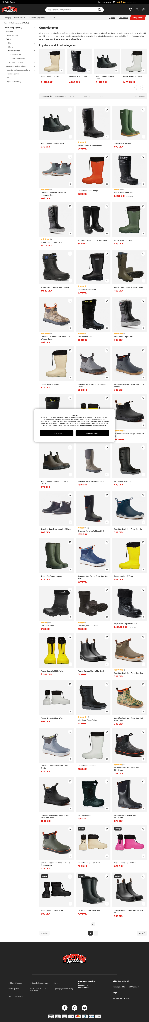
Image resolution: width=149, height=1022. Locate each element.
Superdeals (138, 18)
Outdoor (52, 18)
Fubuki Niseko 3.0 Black (87, 289)
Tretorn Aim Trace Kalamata (51, 576)
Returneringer (83, 985)
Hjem (5, 23)
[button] (129, 2)
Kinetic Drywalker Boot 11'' (88, 626)
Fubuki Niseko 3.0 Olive (123, 240)
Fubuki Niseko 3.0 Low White (52, 718)
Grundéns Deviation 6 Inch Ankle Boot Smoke (92, 385)
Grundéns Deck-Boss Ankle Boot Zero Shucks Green (55, 864)
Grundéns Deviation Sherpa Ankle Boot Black (129, 435)
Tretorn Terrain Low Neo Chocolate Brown (54, 482)
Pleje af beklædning (13, 82)
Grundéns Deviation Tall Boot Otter (91, 481)
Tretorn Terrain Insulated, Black (90, 910)
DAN (10, 2)
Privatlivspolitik (13, 989)
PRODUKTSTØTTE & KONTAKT (38, 990)
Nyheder (112, 18)
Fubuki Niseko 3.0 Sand (50, 76)
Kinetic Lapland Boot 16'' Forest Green (128, 287)
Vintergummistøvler (17, 58)
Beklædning (10, 31)
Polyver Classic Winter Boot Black (90, 145)
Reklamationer (83, 987)
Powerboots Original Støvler (51, 242)
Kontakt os (82, 983)
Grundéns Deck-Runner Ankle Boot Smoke (54, 767)
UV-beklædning (12, 35)
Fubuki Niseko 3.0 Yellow (124, 576)
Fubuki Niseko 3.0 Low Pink (124, 863)
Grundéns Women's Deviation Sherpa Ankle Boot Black (55, 816)
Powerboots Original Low (124, 337)
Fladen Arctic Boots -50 (77, 76)
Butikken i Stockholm (15, 983)
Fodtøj (26, 23)
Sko (9, 43)
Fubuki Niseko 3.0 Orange (88, 191)
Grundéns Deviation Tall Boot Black (91, 531)
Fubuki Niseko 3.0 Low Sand (89, 863)
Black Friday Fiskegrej (121, 998)
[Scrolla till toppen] (93, 924)
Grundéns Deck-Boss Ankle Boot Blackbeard (126, 769)
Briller (8, 78)
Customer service (104, 2)
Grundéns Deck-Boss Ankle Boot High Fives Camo (128, 719)
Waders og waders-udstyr (16, 66)
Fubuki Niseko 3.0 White (132, 76)
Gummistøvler (14, 51)
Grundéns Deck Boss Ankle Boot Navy (129, 529)
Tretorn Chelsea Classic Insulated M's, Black (129, 911)
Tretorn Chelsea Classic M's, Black (91, 671)
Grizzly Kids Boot (84, 815)
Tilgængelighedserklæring (63, 989)
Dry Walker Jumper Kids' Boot (125, 624)
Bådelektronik (19, 18)
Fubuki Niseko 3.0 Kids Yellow (52, 671)
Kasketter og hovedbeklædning (18, 70)
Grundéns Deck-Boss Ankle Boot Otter (129, 673)
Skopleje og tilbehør (15, 62)
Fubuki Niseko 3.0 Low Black (52, 910)
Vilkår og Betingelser (15, 996)
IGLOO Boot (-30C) (85, 337)
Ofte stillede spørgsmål (39, 983)
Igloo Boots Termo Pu (122, 481)
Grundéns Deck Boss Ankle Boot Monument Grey (53, 194)
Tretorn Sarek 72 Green (123, 143)
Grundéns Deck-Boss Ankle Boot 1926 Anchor (129, 385)
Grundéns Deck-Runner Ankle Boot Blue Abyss (93, 577)
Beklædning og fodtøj (37, 18)
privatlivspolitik (86, 425)
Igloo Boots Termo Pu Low (88, 720)
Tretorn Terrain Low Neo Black (105, 77)
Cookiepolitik (100, 425)
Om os (55, 983)
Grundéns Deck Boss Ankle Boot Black (56, 529)
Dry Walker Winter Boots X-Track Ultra (92, 240)
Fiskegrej (7, 18)
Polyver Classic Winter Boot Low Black (56, 287)
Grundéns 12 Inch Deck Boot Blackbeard (125, 816)
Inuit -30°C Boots (47, 626)
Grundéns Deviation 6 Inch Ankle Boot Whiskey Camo (55, 338)
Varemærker (123, 18)
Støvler (11, 47)
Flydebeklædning (12, 74)
